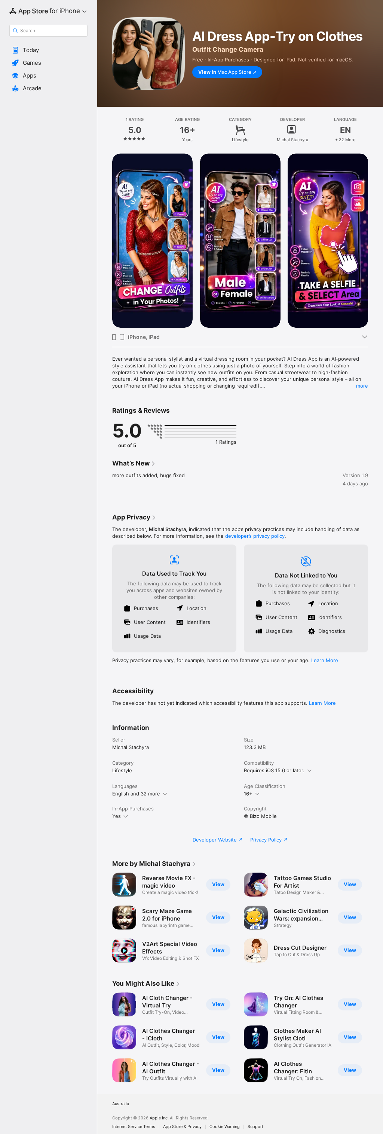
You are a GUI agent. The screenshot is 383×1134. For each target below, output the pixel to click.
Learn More (324, 660)
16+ (248, 794)
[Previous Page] (104, 130)
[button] (48, 50)
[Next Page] (375, 130)
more (362, 386)
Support (255, 1127)
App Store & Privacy (182, 1127)
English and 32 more (136, 794)
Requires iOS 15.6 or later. (274, 770)
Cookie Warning (224, 1127)
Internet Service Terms (133, 1127)
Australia (120, 1104)
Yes (116, 816)
